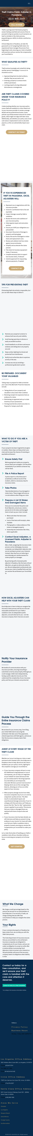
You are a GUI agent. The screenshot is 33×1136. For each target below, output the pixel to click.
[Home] (7, 4)
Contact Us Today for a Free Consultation (14, 985)
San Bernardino (5, 1123)
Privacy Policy (20, 1027)
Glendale (3, 1106)
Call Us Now (16, 25)
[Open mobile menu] (29, 3)
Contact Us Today (16, 132)
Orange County (5, 1120)
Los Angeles (4, 1110)
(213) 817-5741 (9, 1065)
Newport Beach (5, 1113)
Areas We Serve (9, 1103)
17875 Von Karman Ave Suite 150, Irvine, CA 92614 (15, 1080)
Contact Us (16, 268)
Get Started (16, 846)
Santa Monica (5, 1116)
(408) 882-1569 (9, 1097)
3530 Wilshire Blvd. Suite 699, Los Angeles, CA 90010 (16, 1062)
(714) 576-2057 (9, 1083)
